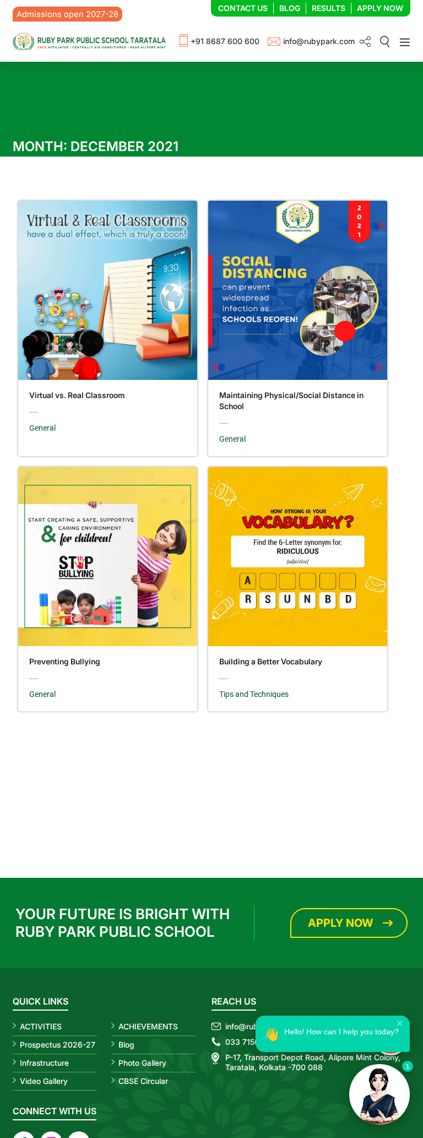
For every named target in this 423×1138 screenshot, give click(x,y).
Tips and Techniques (254, 694)
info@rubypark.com (319, 41)
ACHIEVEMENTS (148, 1026)
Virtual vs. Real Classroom (77, 395)
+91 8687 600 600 (225, 41)
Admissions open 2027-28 (67, 14)
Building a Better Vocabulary (270, 661)
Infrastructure (44, 1062)
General (42, 427)
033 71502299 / (254, 1041)
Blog (289, 8)
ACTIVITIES (41, 1026)
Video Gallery (44, 1081)
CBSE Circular (143, 1081)
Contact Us (243, 8)
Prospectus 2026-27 (57, 1044)
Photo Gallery (142, 1062)
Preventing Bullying (64, 661)
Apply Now (380, 8)
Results (328, 8)
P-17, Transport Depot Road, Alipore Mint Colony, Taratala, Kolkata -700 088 (312, 1062)
